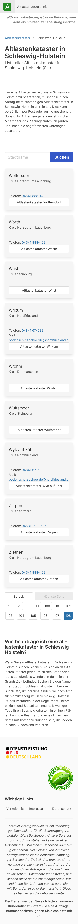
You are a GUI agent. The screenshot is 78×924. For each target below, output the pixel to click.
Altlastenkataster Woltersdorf (39, 202)
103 (10, 616)
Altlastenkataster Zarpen (39, 532)
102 (68, 606)
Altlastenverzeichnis (32, 7)
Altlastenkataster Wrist (39, 290)
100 (47, 606)
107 (56, 616)
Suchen (61, 157)
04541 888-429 (34, 196)
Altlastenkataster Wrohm (39, 388)
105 (33, 616)
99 (37, 606)
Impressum (38, 809)
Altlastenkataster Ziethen (39, 579)
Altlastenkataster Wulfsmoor (39, 430)
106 (45, 616)
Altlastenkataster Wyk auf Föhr (39, 486)
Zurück (19, 596)
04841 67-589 (32, 330)
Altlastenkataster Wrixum (39, 346)
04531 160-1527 (34, 526)
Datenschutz (61, 809)
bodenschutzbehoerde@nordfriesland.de (39, 340)
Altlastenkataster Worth (39, 249)
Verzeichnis (15, 809)
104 (21, 616)
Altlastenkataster (17, 38)
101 (58, 606)
